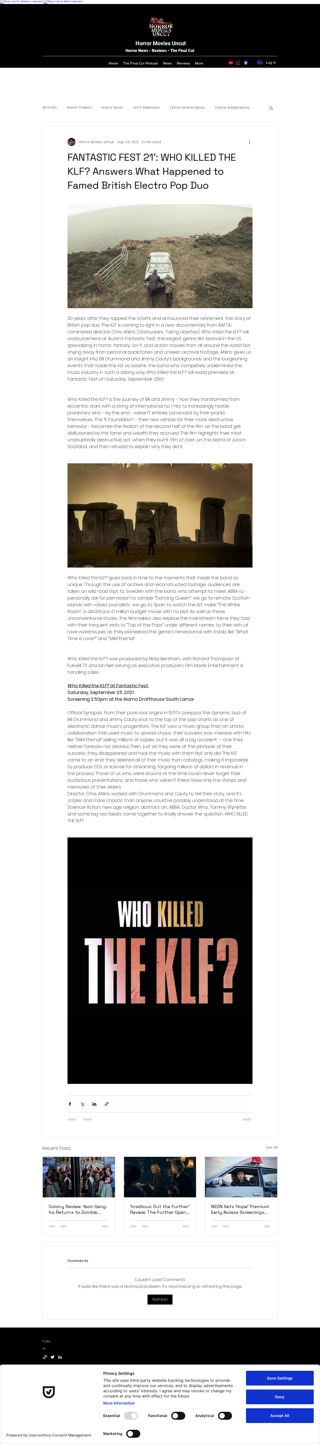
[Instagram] (238, 62)
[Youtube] (230, 62)
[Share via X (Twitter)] (82, 1104)
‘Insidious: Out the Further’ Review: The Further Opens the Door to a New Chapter (160, 1209)
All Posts (49, 107)
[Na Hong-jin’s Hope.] (241, 1177)
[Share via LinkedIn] (94, 1104)
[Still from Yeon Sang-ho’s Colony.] (79, 1177)
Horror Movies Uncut (161, 43)
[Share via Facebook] (70, 1104)
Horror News (112, 107)
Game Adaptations (232, 107)
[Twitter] (52, 1357)
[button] (271, 108)
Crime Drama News (187, 107)
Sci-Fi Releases (146, 107)
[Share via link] (106, 1104)
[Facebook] (245, 62)
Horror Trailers (79, 107)
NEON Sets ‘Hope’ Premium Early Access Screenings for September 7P (240, 1209)
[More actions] (249, 142)
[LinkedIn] (60, 1357)
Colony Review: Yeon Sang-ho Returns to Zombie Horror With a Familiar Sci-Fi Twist (78, 1209)
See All (272, 1147)
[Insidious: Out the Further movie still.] (160, 1177)
